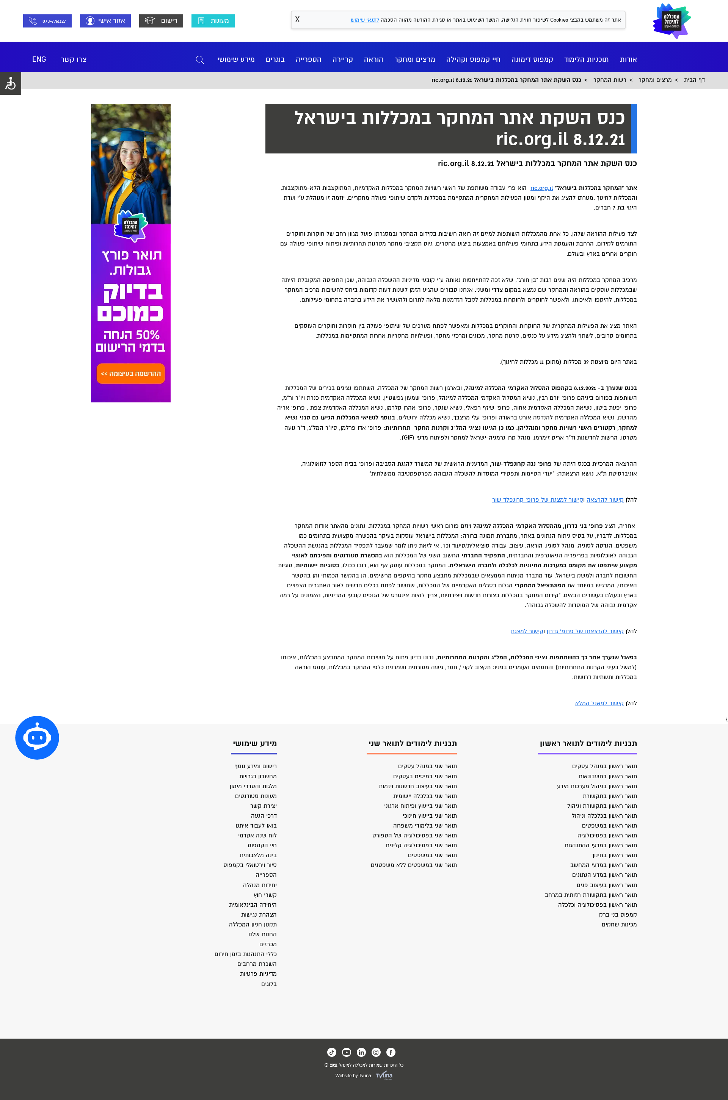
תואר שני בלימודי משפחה (425, 825)
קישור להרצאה (605, 500)
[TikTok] (331, 1052)
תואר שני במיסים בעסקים (425, 776)
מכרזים (268, 944)
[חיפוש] (200, 59)
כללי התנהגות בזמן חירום (246, 954)
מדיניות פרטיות (258, 974)
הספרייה (309, 59)
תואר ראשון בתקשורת (610, 796)
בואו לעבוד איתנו (256, 825)
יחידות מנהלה (260, 885)
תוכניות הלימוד (586, 59)
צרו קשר (74, 59)
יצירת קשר (263, 806)
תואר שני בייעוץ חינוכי (430, 816)
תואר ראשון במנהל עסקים (604, 766)
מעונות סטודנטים (256, 796)
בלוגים (269, 984)
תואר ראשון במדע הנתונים (604, 875)
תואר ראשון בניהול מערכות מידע (597, 786)
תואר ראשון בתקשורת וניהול (602, 806)
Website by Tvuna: (354, 1076)
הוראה (373, 59)
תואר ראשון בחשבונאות (608, 776)
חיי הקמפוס (262, 845)
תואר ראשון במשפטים (609, 825)
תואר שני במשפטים (432, 855)
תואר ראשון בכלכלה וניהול (604, 816)
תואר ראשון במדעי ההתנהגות (601, 845)
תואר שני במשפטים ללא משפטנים (414, 865)
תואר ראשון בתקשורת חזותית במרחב (591, 895)
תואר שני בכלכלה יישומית (425, 796)
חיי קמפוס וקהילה (473, 59)
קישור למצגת (527, 631)
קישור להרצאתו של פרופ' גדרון (585, 631)
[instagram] (376, 1052)
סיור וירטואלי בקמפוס (250, 865)
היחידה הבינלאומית (253, 905)
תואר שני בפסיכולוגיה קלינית (421, 845)
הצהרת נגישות (259, 914)
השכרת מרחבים (257, 964)
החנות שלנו (262, 934)
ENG (39, 59)
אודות (628, 59)
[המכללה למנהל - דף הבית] (672, 21)
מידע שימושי (236, 59)
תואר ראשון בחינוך (614, 855)
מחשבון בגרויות (258, 776)
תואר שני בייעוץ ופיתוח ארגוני (420, 806)
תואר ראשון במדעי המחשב (603, 865)
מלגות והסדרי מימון (253, 786)
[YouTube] (346, 1052)
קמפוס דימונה (532, 59)
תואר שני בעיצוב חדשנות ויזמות (418, 786)
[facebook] (390, 1052)
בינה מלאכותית (258, 855)
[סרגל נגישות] (10, 83)
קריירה (343, 59)
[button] (37, 737)
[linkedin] (361, 1052)
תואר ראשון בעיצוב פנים (607, 885)
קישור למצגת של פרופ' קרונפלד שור (537, 500)
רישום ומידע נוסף (255, 766)
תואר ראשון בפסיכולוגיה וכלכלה (597, 905)
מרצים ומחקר (414, 59)
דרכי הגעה (264, 816)
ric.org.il (541, 188)
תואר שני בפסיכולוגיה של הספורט (414, 835)
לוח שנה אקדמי (257, 835)
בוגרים (275, 59)
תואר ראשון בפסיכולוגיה (607, 835)
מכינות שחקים (619, 924)
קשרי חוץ (265, 895)
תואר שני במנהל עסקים (427, 766)
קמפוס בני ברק (618, 914)
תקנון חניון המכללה (253, 924)
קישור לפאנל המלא (599, 703)
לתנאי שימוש (365, 20)
